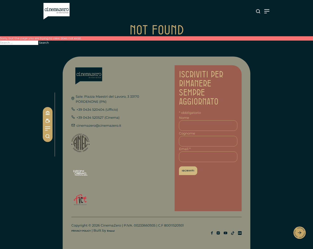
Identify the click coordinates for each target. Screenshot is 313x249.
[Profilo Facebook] (212, 233)
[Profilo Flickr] (240, 233)
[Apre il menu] (267, 11)
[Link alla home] (56, 11)
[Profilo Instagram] (218, 233)
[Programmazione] (47, 121)
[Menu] (47, 128)
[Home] (47, 113)
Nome (184, 118)
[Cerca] (47, 136)
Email (185, 149)
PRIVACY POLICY (81, 230)
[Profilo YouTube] (225, 233)
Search (44, 42)
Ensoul (110, 230)
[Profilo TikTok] (232, 233)
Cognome (187, 133)
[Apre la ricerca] (258, 11)
